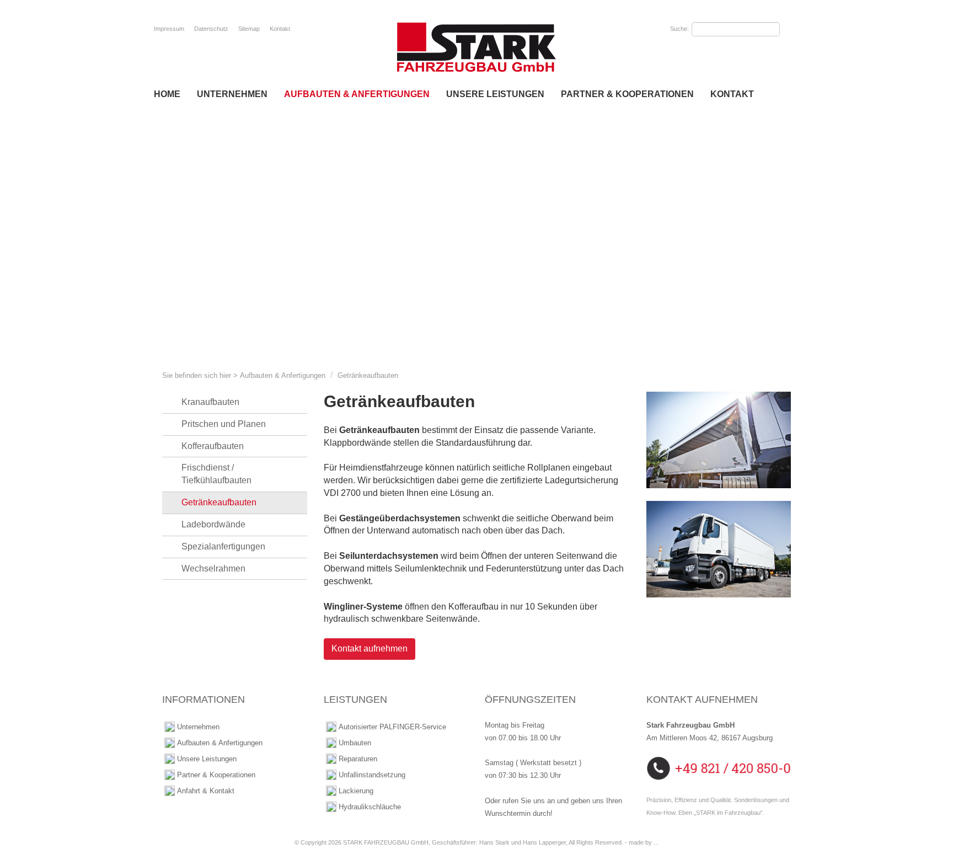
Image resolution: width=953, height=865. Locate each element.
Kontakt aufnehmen (369, 648)
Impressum (169, 28)
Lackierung (356, 791)
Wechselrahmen (213, 568)
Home (167, 94)
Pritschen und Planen (223, 424)
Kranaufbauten (210, 402)
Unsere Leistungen (495, 94)
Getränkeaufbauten (368, 375)
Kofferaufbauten (212, 446)
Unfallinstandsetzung (372, 775)
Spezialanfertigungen (223, 546)
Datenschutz (211, 28)
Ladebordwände (213, 524)
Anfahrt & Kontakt (205, 791)
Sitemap (249, 28)
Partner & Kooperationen (627, 94)
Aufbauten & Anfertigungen (357, 94)
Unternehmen (232, 94)
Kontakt (280, 28)
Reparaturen (358, 759)
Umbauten (355, 743)
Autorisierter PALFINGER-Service (392, 727)
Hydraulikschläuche (370, 807)
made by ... (643, 842)
